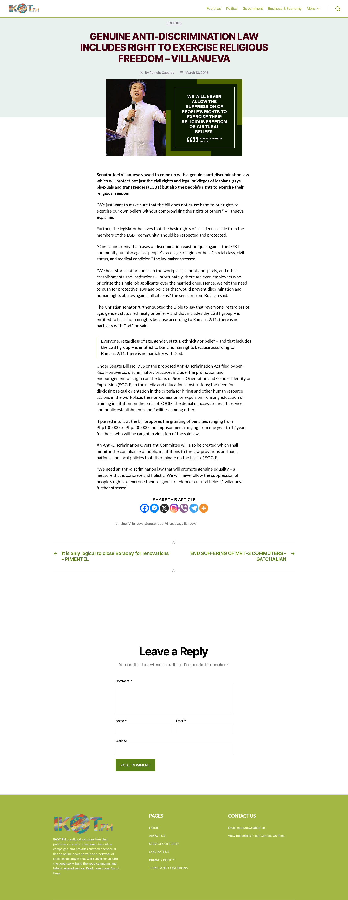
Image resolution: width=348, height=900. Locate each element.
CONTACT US (159, 852)
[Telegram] (193, 508)
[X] (164, 508)
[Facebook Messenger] (154, 508)
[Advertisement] (174, 614)
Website (121, 741)
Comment (124, 681)
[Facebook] (144, 508)
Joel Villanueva (132, 524)
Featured (214, 8)
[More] (203, 508)
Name (121, 721)
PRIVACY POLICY (161, 860)
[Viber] (183, 508)
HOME (154, 827)
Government (253, 8)
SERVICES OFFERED (164, 843)
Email (181, 721)
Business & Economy (285, 8)
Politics (232, 8)
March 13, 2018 (196, 73)
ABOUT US (157, 835)
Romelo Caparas (162, 73)
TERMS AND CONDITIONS (168, 868)
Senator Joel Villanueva (162, 524)
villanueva (189, 524)
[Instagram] (174, 508)
